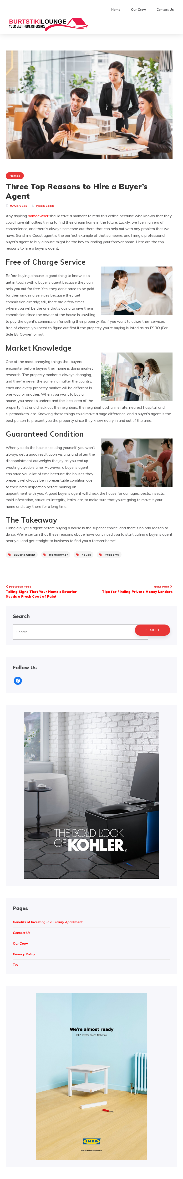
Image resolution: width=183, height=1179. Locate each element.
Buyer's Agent (24, 554)
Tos (15, 964)
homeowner (38, 215)
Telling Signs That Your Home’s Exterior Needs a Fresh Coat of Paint (41, 592)
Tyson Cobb (45, 205)
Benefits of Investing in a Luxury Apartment (47, 922)
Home (115, 9)
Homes (15, 175)
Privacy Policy (24, 954)
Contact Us (165, 9)
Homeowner (58, 554)
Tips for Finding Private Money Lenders (137, 589)
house (86, 554)
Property (112, 554)
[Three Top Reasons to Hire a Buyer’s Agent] (89, 104)
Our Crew (138, 9)
